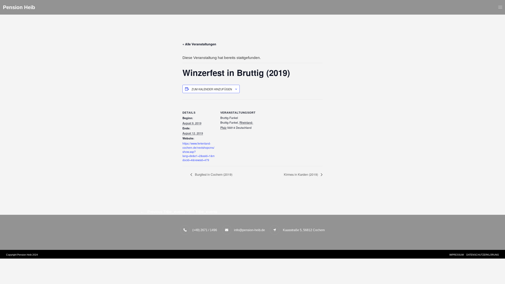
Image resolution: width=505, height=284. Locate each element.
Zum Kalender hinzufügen (212, 89)
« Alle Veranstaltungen (199, 44)
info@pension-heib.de (249, 230)
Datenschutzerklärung (482, 254)
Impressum (456, 254)
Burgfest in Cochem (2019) (213, 174)
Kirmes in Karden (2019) (301, 174)
